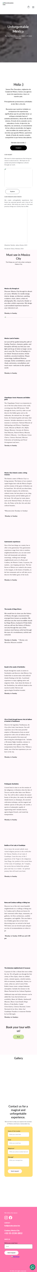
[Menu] (33, 7)
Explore (12, 191)
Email (9, 1140)
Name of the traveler (14, 1131)
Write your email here (10, 1243)
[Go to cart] (28, 7)
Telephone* (11, 1148)
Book (18, 1037)
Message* (11, 1157)
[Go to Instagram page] (6, 1217)
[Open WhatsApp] (32, 1267)
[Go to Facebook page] (10, 1217)
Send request (15, 1171)
